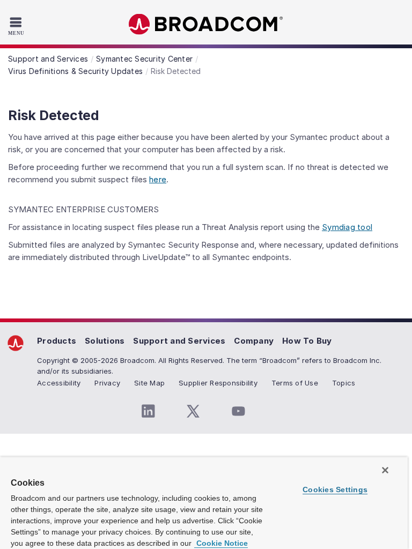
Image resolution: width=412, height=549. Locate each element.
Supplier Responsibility (218, 383)
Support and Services (179, 341)
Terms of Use (294, 383)
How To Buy (307, 341)
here (157, 179)
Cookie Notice (221, 543)
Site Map (149, 383)
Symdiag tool (347, 227)
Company (254, 341)
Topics (344, 383)
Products (56, 341)
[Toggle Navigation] (17, 25)
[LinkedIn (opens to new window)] (148, 411)
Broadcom (206, 24)
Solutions (104, 341)
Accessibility (58, 383)
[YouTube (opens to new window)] (238, 411)
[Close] (385, 470)
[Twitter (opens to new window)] (193, 411)
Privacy (107, 383)
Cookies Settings (335, 489)
